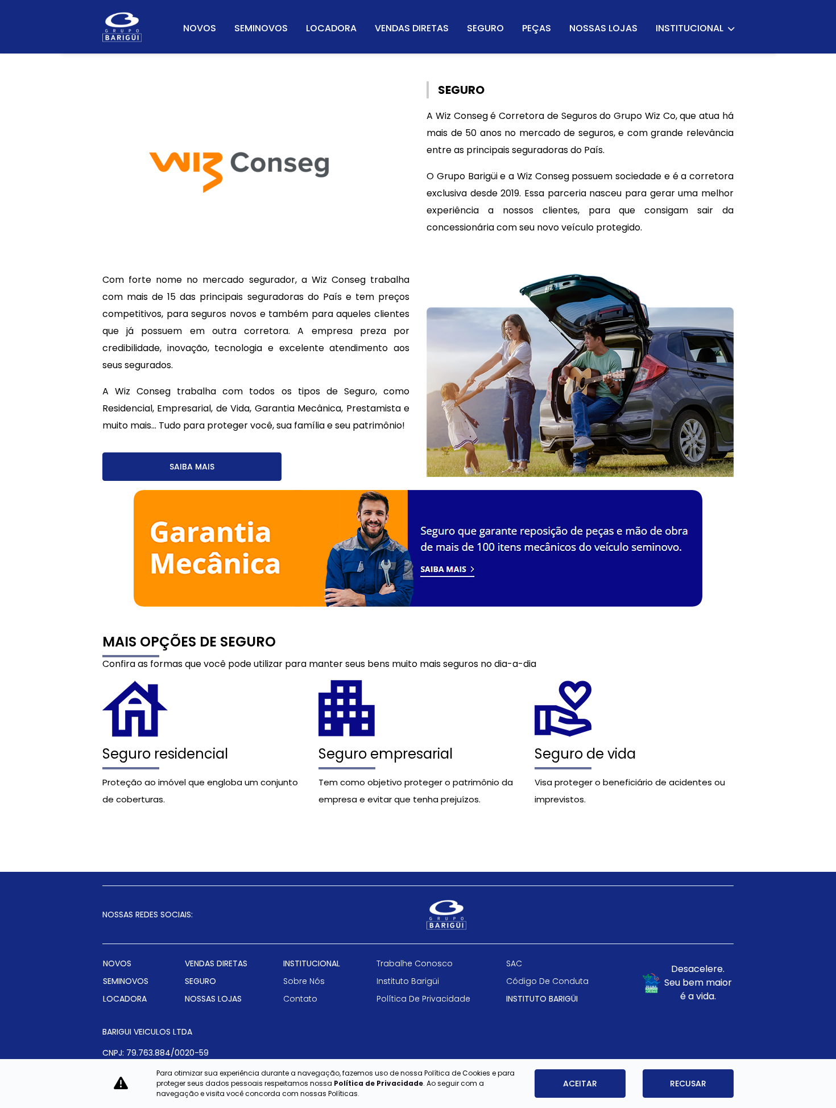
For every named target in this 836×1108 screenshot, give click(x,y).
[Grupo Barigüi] (122, 27)
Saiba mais (191, 466)
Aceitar (580, 1083)
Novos (199, 28)
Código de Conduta (547, 981)
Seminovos (261, 28)
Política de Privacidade (378, 1083)
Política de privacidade (423, 998)
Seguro (485, 28)
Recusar (688, 1083)
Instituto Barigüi (407, 981)
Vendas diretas (412, 28)
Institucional (690, 28)
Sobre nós (304, 981)
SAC (514, 963)
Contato (300, 998)
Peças (536, 28)
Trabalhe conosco (414, 963)
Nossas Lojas (603, 28)
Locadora (331, 28)
